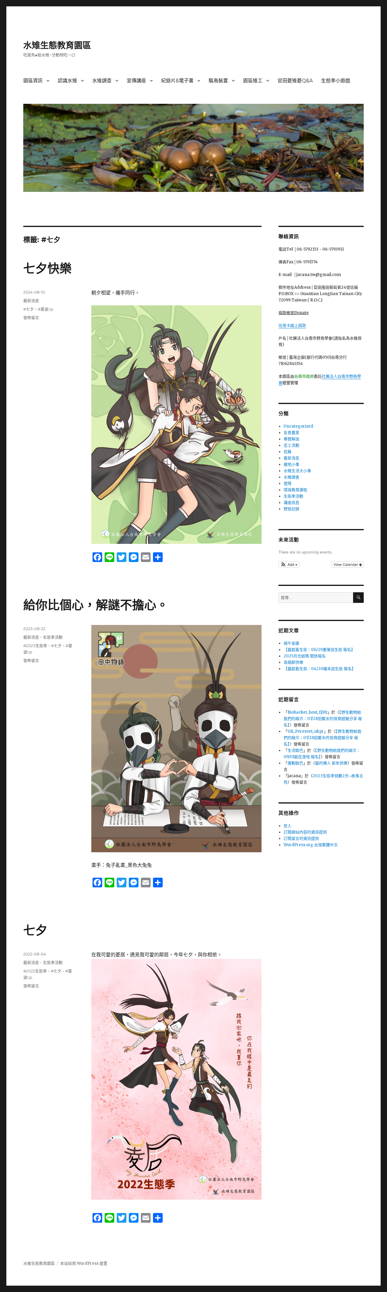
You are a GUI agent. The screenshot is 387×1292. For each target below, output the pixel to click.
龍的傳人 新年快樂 (331, 763)
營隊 (287, 483)
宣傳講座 (136, 81)
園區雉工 (252, 81)
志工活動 (291, 445)
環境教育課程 (295, 489)
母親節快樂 (293, 662)
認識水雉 (67, 81)
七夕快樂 (47, 268)
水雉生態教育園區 (57, 45)
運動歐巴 (295, 763)
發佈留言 (31, 317)
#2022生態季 (35, 970)
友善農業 (291, 432)
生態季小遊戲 (335, 81)
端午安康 (291, 643)
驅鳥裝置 (218, 81)
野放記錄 (291, 508)
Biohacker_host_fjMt (307, 712)
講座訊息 (291, 502)
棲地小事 (291, 464)
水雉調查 (102, 81)
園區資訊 (33, 81)
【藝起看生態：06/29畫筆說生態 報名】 (319, 649)
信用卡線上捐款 (292, 325)
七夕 (35, 930)
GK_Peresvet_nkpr (306, 731)
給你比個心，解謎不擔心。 (95, 604)
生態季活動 (53, 637)
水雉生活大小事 (297, 470)
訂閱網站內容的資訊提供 (305, 832)
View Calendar (346, 564)
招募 (287, 451)
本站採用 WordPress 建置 (83, 1263)
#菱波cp (46, 309)
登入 (287, 825)
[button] (289, 564)
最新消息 (31, 300)
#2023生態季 (35, 645)
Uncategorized (298, 426)
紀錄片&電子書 (177, 81)
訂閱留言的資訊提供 (301, 838)
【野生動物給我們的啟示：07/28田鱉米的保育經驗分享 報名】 (323, 719)
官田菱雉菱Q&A (295, 81)
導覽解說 (291, 439)
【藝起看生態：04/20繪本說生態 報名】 (320, 668)
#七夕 (28, 309)
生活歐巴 (295, 750)
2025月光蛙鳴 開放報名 (305, 656)
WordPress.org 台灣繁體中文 (311, 844)
